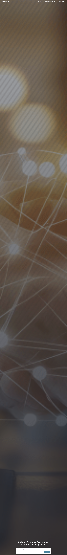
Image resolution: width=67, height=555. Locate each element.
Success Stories (47, 1)
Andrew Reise (31, 547)
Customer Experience (39, 547)
